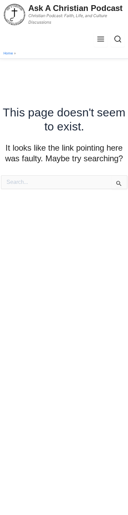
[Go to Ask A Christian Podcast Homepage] (14, 14)
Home (8, 53)
